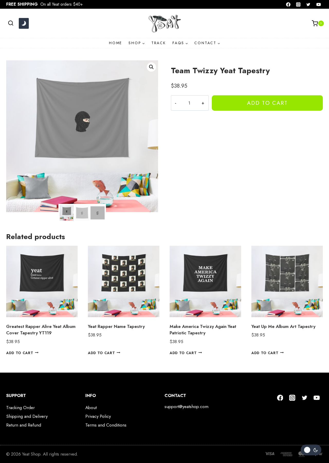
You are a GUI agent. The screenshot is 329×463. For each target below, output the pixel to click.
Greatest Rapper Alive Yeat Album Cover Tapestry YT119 (41, 329)
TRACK (158, 42)
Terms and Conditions (105, 425)
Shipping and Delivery (27, 416)
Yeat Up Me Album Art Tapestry (283, 326)
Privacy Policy (98, 416)
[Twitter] (308, 4)
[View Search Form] (10, 23)
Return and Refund (23, 425)
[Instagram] (298, 4)
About (91, 407)
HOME (115, 42)
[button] (151, 67)
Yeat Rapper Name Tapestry (116, 326)
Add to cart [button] (19, 352)
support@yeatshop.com (186, 406)
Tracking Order (20, 407)
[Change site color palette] (24, 23)
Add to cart (267, 103)
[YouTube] (318, 4)
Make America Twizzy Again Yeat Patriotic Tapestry (203, 329)
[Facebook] (288, 4)
